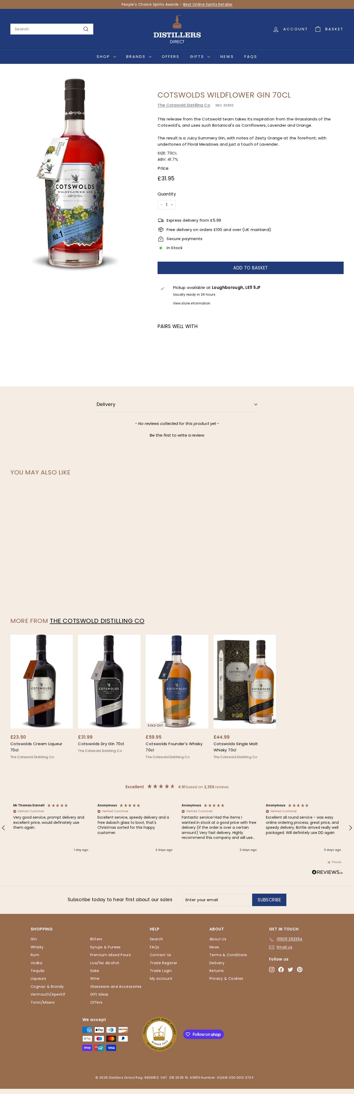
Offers (171, 56)
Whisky (37, 947)
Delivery (106, 404)
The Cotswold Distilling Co (184, 105)
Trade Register (163, 963)
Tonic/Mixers (43, 1002)
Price (163, 168)
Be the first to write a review (177, 435)
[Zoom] (75, 174)
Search (156, 939)
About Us (217, 939)
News (227, 56)
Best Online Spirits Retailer (208, 4)
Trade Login (161, 970)
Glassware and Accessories (115, 986)
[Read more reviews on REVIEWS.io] (327, 873)
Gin (34, 939)
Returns (216, 970)
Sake (94, 970)
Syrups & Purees (105, 947)
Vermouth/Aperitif (48, 994)
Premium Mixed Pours (110, 954)
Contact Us (160, 954)
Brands (136, 56)
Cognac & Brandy (47, 986)
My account (161, 978)
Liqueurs (38, 978)
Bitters (96, 939)
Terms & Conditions (228, 954)
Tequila (38, 970)
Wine (95, 978)
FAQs (250, 56)
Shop (104, 56)
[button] (177, 434)
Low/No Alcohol (104, 963)
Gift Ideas (99, 994)
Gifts (198, 56)
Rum (35, 954)
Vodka (36, 963)
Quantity (167, 194)
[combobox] (51, 29)
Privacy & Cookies (226, 978)
